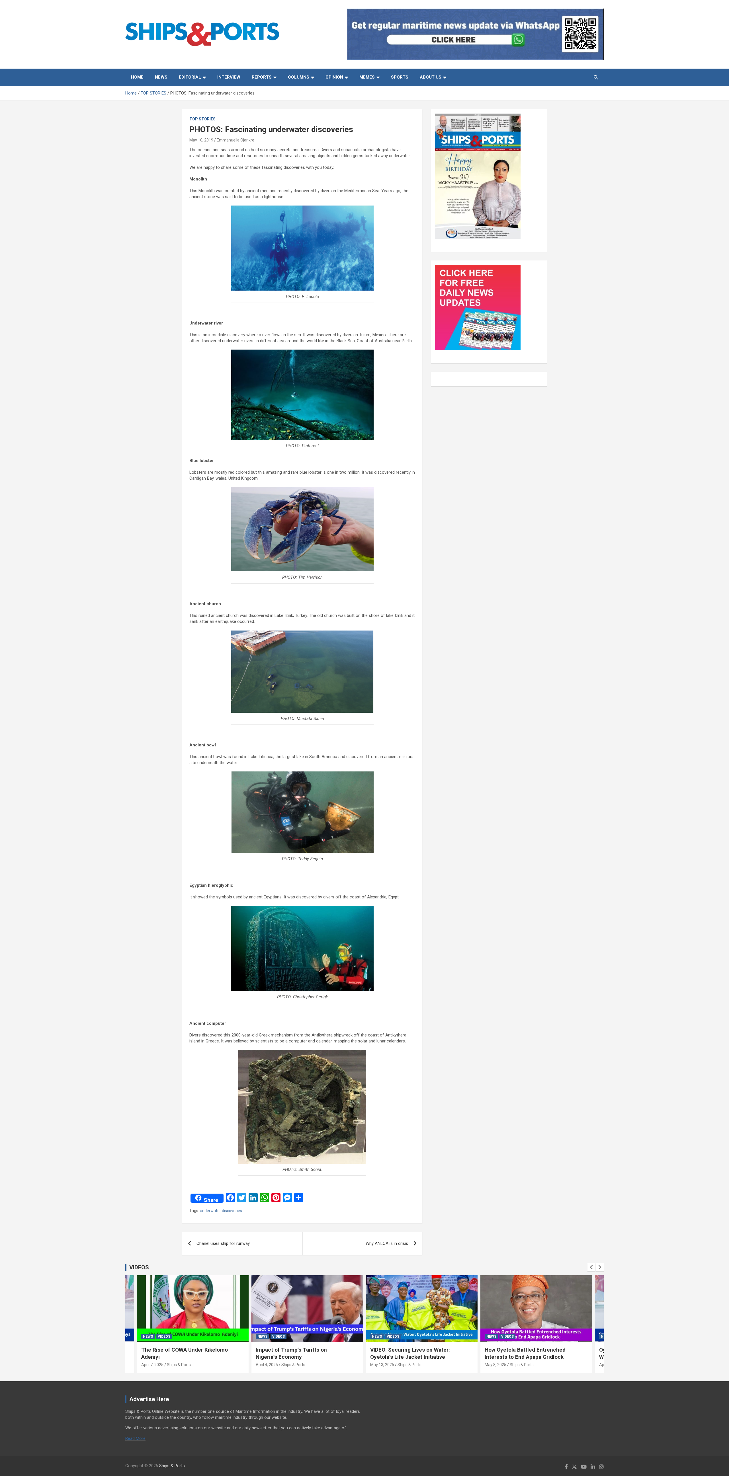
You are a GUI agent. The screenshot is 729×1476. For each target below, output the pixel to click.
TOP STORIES (202, 119)
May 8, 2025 (495, 1364)
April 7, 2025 (152, 1364)
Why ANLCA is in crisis (387, 1243)
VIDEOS (139, 1267)
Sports (399, 77)
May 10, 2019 (201, 140)
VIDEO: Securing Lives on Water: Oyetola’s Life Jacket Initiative (410, 1353)
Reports (262, 77)
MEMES (367, 77)
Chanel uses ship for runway (223, 1243)
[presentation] (591, 1267)
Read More (135, 1438)
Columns (298, 77)
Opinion (334, 77)
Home (137, 77)
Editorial (190, 77)
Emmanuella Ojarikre (235, 140)
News (161, 77)
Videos (164, 1337)
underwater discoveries (221, 1210)
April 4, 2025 (267, 1364)
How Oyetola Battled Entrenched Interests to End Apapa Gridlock (525, 1353)
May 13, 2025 (382, 1364)
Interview (228, 77)
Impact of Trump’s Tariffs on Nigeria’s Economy (291, 1353)
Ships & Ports (179, 1364)
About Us (430, 77)
